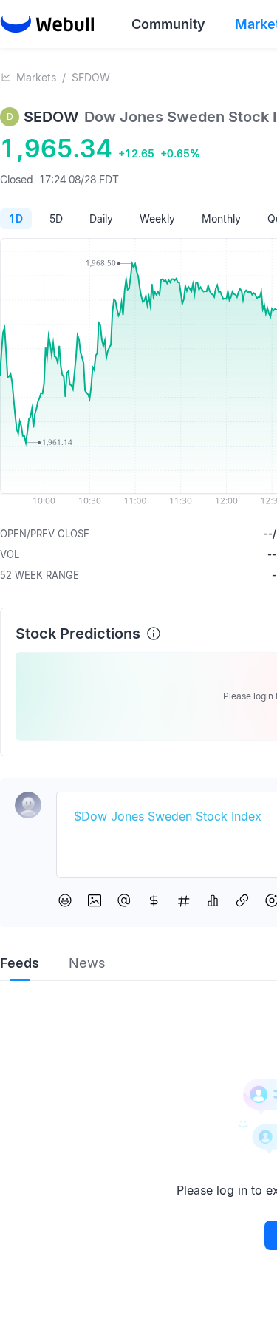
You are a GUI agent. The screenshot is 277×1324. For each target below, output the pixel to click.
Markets (36, 77)
